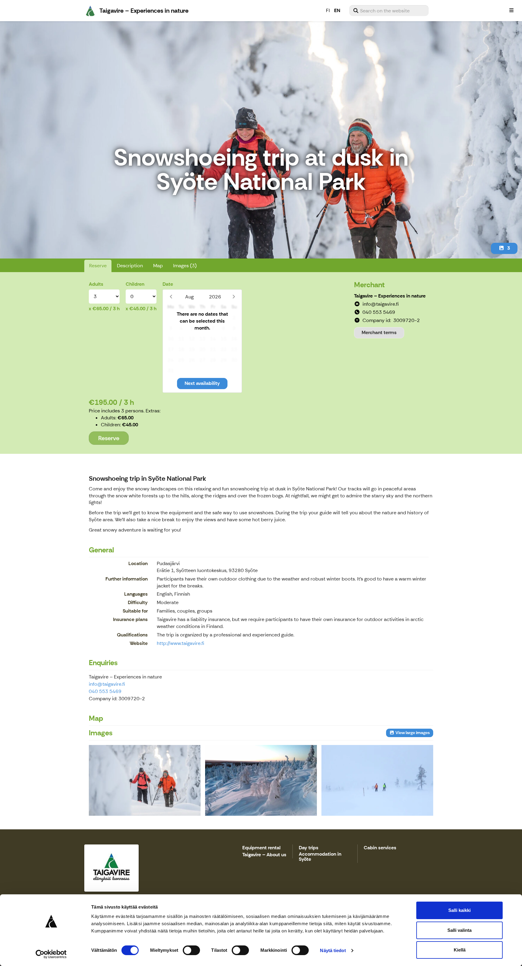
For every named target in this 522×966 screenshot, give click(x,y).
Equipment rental (261, 848)
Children (135, 284)
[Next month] (233, 297)
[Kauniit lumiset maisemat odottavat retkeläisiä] (261, 780)
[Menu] (511, 10)
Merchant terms (379, 332)
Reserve (98, 265)
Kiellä (460, 949)
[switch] (191, 950)
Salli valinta (459, 930)
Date (168, 284)
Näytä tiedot (333, 950)
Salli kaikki (459, 910)
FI (328, 10)
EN (337, 10)
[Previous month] (170, 297)
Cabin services (380, 848)
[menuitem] (389, 11)
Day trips (308, 848)
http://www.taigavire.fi (180, 643)
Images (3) (185, 265)
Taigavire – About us (264, 855)
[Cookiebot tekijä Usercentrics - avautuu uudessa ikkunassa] (51, 954)
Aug (189, 297)
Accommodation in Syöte (320, 857)
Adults (96, 284)
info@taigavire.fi (107, 684)
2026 (215, 297)
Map (158, 265)
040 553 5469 (105, 691)
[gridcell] (170, 318)
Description (130, 265)
